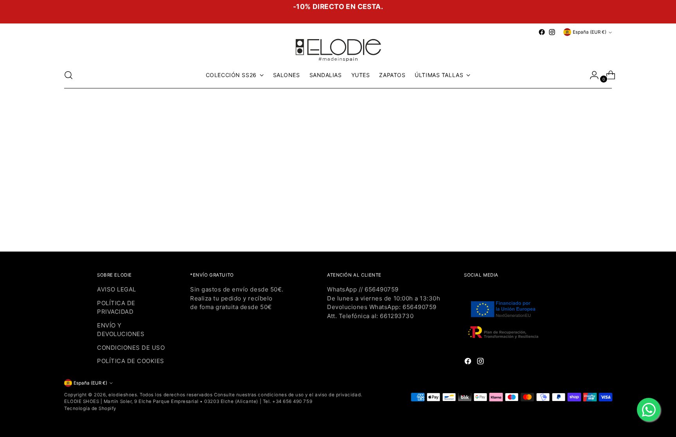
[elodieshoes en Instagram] (552, 32)
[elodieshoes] (338, 49)
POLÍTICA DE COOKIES (130, 361)
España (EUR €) (589, 32)
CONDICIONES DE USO (131, 347)
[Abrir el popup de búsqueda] (68, 75)
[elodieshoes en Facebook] (541, 32)
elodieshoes (122, 394)
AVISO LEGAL (116, 289)
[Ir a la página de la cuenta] (591, 75)
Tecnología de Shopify (90, 408)
